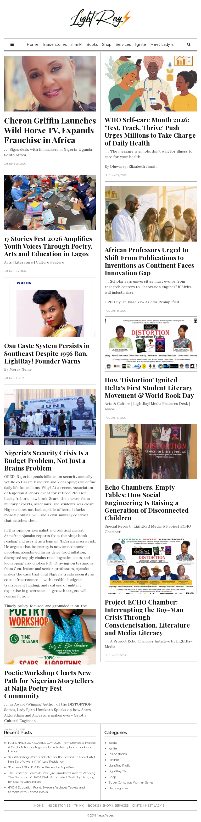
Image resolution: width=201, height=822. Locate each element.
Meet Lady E (162, 44)
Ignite (140, 44)
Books (92, 44)
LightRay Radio (119, 765)
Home (32, 44)
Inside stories (55, 44)
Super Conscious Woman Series (131, 782)
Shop (106, 44)
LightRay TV (117, 771)
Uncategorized (119, 788)
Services (123, 44)
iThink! (76, 44)
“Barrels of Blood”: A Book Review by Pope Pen (41, 767)
